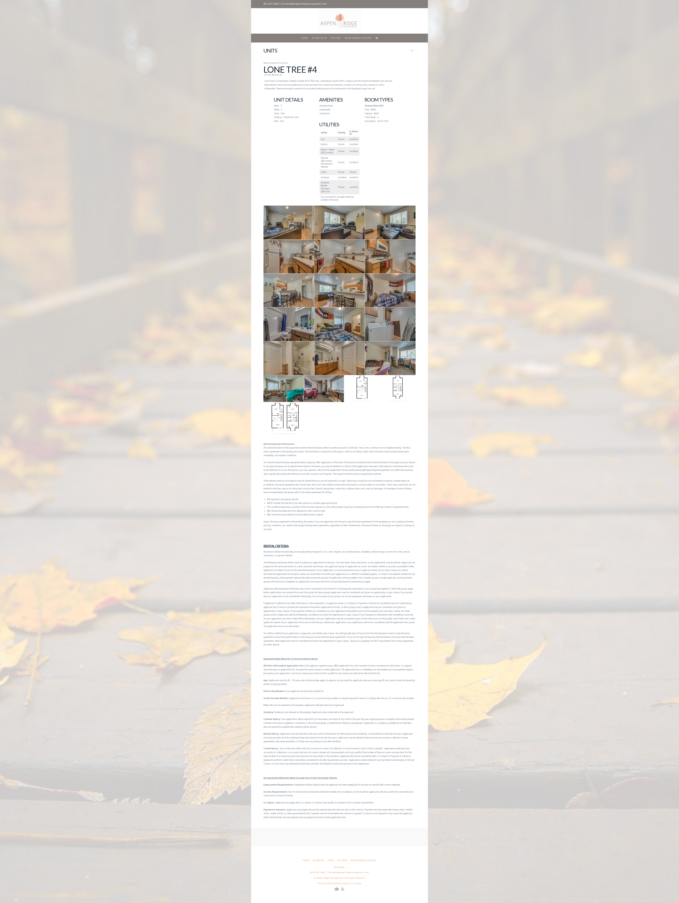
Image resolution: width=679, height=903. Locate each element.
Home (306, 860)
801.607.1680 (271, 3)
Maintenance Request (363, 860)
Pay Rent (342, 860)
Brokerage (339, 867)
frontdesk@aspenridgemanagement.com (304, 3)
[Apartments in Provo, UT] (339, 21)
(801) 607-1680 (317, 872)
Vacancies (318, 860)
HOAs (331, 860)
